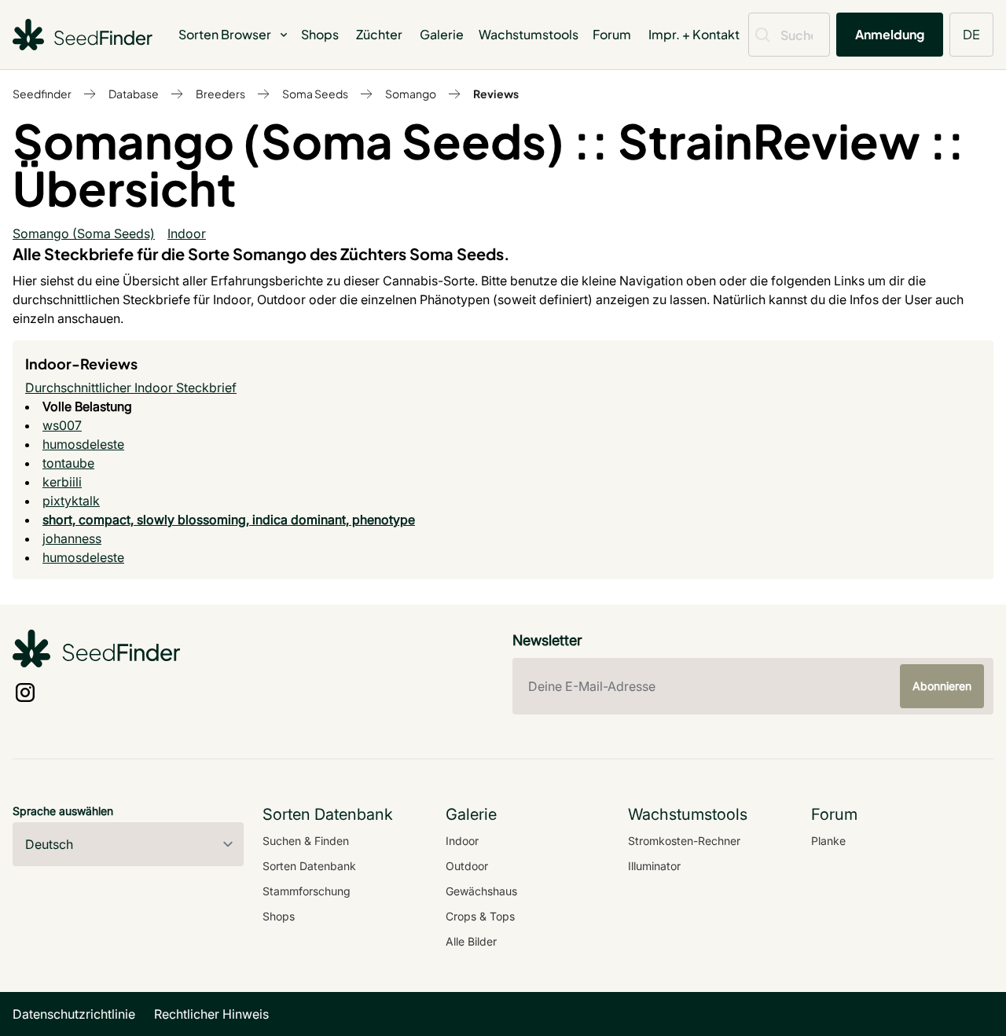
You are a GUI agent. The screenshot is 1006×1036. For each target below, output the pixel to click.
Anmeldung (889, 34)
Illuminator (654, 866)
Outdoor (467, 866)
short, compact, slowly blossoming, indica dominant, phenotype (228, 519)
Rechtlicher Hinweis (211, 1014)
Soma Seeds (315, 93)
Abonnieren (941, 686)
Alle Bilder (471, 941)
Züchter (379, 34)
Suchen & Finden (306, 840)
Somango (410, 93)
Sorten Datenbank (309, 866)
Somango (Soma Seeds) (84, 233)
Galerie (442, 34)
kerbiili (62, 482)
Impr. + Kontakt (694, 34)
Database (133, 93)
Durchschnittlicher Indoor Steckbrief (131, 387)
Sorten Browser (224, 34)
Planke (828, 840)
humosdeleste (83, 444)
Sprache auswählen (63, 810)
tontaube (68, 463)
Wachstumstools (528, 34)
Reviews (496, 93)
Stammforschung (307, 891)
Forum (612, 34)
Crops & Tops (480, 916)
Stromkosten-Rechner (684, 840)
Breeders (220, 93)
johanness (71, 538)
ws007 (62, 425)
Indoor (186, 233)
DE (971, 34)
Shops (320, 34)
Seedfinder (42, 93)
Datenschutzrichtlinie (74, 1014)
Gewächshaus (481, 891)
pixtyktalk (71, 501)
